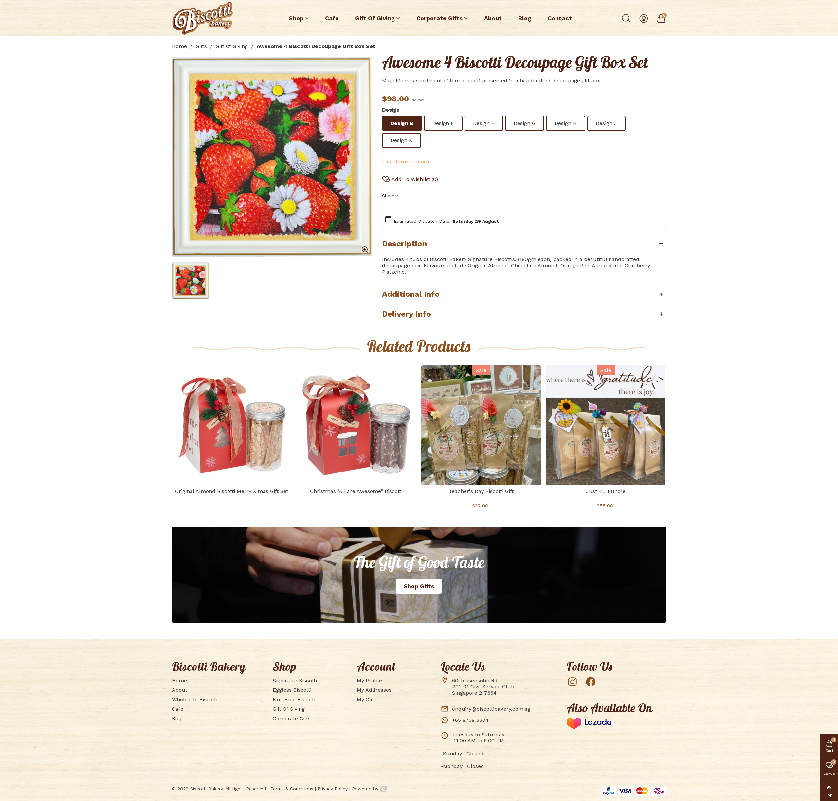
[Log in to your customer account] (643, 18)
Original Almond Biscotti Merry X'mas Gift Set (231, 491)
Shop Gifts (419, 586)
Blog (524, 18)
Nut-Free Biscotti (294, 699)
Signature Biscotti (295, 680)
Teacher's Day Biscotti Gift (481, 491)
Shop (296, 18)
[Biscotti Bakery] (208, 18)
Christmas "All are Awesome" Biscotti (356, 491)
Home (179, 680)
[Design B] (365, 250)
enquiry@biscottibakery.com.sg (491, 709)
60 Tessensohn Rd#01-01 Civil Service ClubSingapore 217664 (483, 686)
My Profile (369, 680)
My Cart (366, 699)
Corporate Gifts (439, 18)
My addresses (374, 690)
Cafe (332, 18)
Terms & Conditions (291, 788)
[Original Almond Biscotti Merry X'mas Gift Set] (231, 425)
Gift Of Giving (375, 18)
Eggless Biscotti (292, 690)
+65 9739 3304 (470, 720)
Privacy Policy (333, 788)
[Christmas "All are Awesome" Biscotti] (356, 425)
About (493, 18)
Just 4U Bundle (606, 491)
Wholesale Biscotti (194, 699)
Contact (560, 18)
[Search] (625, 17)
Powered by (366, 788)
